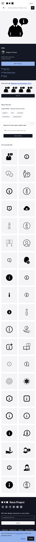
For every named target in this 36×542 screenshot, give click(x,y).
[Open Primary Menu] (3, 3)
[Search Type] (4, 8)
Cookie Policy (19, 533)
